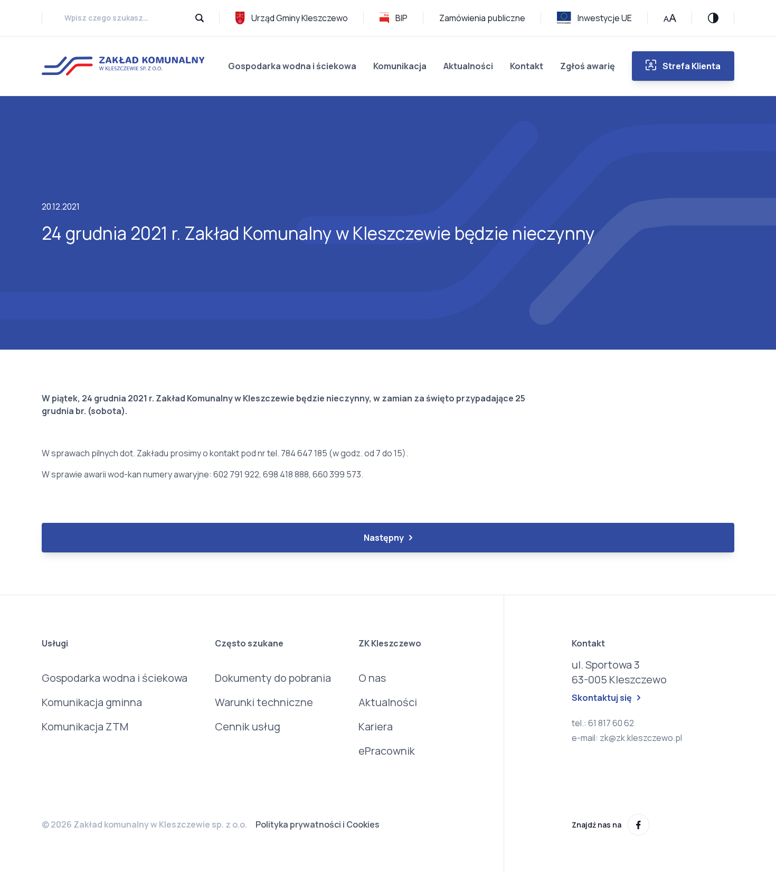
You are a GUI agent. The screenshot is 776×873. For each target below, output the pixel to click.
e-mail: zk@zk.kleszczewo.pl (627, 738)
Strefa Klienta (692, 66)
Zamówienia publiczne (482, 18)
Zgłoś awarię (587, 66)
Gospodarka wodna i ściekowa (292, 66)
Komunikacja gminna (92, 702)
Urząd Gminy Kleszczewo (299, 18)
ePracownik (386, 751)
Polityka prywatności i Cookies (317, 824)
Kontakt (526, 66)
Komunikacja (400, 66)
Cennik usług (247, 726)
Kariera (375, 726)
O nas (372, 678)
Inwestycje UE (605, 18)
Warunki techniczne (264, 702)
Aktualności (468, 66)
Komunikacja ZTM (85, 726)
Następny (384, 537)
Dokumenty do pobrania (273, 678)
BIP (401, 18)
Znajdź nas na (596, 825)
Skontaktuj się (602, 697)
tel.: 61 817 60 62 (603, 723)
